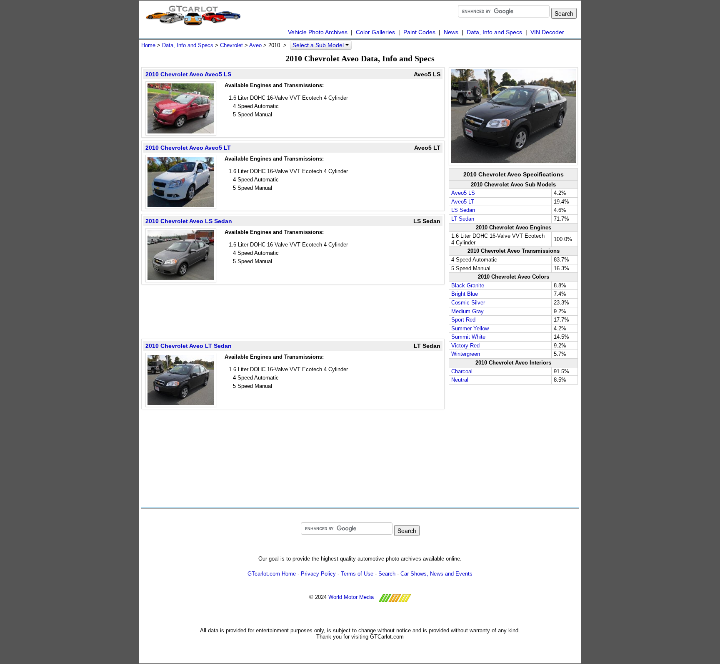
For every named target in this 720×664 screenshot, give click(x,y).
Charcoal (461, 371)
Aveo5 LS (463, 193)
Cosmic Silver (468, 302)
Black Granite (467, 285)
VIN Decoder (547, 32)
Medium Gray (467, 311)
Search (386, 574)
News (451, 32)
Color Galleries (375, 32)
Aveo (255, 45)
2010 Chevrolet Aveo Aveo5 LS (188, 74)
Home (148, 45)
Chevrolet (231, 45)
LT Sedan (462, 219)
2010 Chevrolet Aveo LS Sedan (188, 221)
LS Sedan (463, 210)
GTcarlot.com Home (272, 574)
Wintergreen (465, 354)
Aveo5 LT (462, 202)
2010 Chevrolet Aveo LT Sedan (188, 345)
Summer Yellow (470, 328)
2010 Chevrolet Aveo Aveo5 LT (188, 147)
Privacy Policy (318, 574)
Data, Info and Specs (494, 32)
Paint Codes (419, 32)
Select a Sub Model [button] (318, 45)
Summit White (468, 337)
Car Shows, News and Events (436, 574)
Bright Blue (464, 294)
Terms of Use (357, 574)
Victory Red (465, 345)
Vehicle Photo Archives (318, 32)
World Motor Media (351, 597)
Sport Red (463, 320)
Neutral (459, 380)
